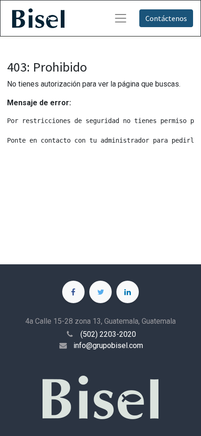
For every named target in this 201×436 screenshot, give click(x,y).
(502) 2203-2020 (108, 334)
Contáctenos (166, 18)
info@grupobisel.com (108, 345)
